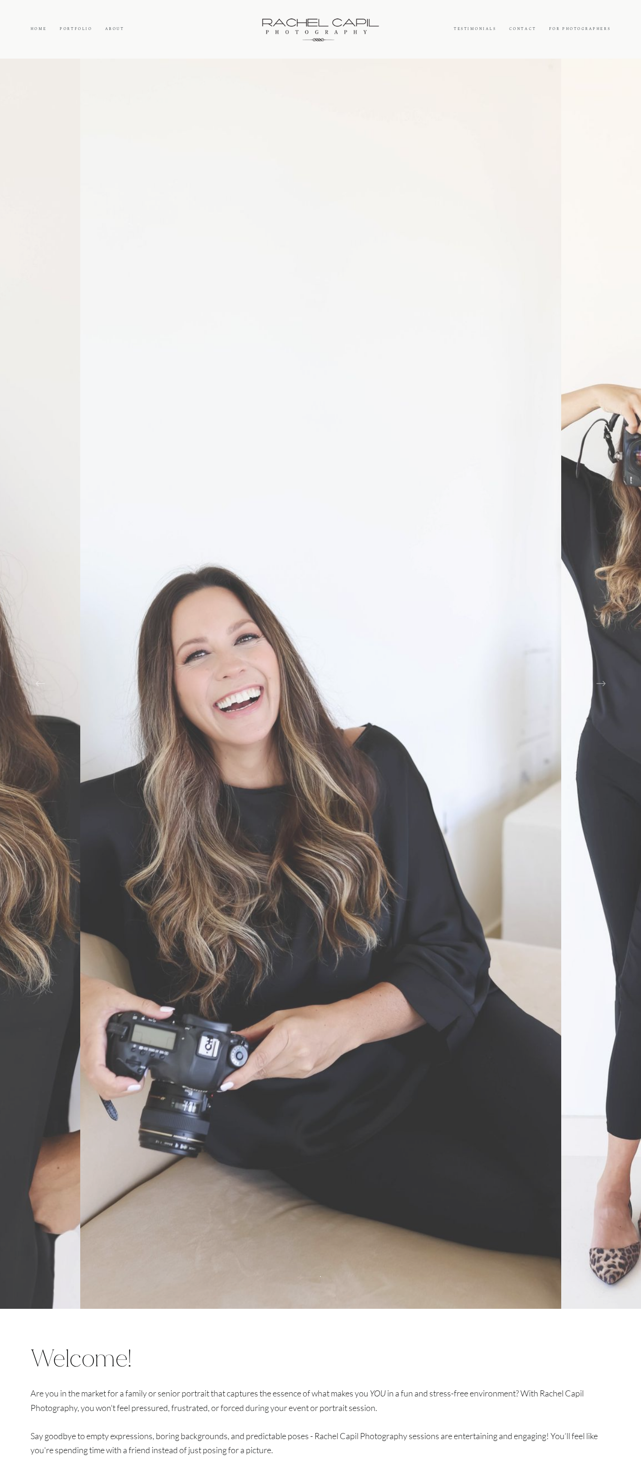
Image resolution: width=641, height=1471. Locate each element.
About (114, 29)
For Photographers (579, 29)
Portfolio (76, 29)
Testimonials (475, 29)
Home (39, 29)
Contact (522, 29)
